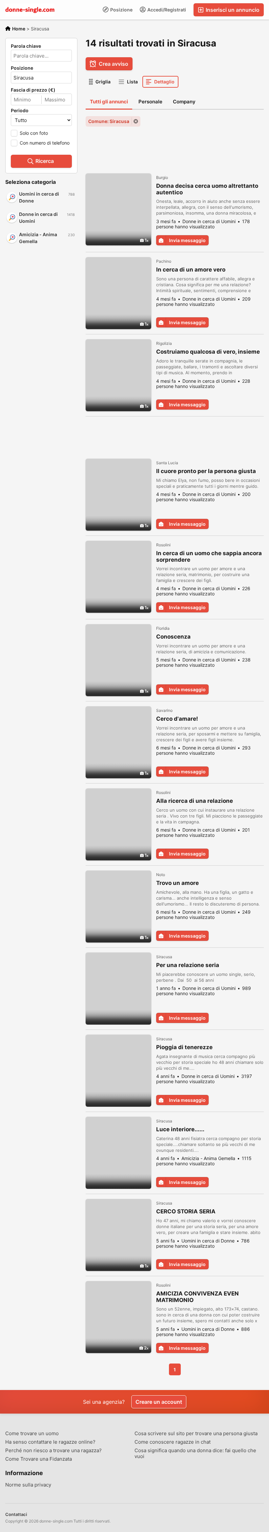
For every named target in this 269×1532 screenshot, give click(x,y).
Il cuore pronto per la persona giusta (206, 471)
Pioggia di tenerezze (184, 1047)
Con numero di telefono (45, 143)
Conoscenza (173, 636)
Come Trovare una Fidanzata (38, 1459)
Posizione (121, 9)
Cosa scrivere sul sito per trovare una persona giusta (196, 1433)
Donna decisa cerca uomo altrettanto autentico (207, 189)
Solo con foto (34, 133)
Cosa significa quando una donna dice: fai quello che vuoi (195, 1453)
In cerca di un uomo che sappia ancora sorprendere (209, 556)
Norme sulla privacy (28, 1485)
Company (184, 101)
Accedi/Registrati (166, 9)
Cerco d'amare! (177, 718)
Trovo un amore (177, 883)
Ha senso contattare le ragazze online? (50, 1442)
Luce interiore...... (180, 1129)
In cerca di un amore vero (190, 269)
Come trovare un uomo (32, 1433)
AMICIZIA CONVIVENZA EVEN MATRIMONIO (197, 1296)
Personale (150, 101)
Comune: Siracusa (108, 121)
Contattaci (16, 1514)
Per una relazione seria (187, 965)
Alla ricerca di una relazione (194, 801)
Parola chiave (26, 46)
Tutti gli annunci (109, 101)
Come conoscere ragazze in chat (172, 1442)
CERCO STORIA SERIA (186, 1211)
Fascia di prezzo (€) (33, 90)
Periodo (20, 110)
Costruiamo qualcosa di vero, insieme (208, 351)
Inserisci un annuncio (231, 10)
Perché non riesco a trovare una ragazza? (53, 1450)
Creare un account (158, 1402)
